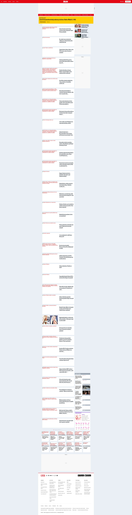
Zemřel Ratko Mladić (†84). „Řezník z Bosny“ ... (85, 36)
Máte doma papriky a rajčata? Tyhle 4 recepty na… (70, 438)
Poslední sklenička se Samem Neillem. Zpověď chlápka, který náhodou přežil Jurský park (65, 71)
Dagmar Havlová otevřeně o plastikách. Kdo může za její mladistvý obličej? (64, 174)
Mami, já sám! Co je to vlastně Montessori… (78, 437)
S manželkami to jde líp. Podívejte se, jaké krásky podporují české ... (78, 397)
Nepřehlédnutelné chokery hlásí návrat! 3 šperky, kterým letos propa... (78, 408)
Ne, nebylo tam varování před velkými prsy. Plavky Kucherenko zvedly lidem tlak (65, 40)
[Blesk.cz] (65, 1)
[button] (81, 475)
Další (61, 429)
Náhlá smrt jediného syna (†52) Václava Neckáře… (53, 438)
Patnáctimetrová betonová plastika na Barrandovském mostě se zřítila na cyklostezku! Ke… (66, 164)
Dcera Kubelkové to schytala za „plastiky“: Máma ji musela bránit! (66, 390)
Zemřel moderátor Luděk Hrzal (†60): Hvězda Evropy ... (85, 26)
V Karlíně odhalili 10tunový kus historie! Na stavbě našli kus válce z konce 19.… (66, 61)
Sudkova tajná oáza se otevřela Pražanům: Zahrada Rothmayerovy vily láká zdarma (66, 257)
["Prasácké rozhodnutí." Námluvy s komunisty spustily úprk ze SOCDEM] (86, 393)
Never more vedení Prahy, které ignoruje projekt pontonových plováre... (78, 377)
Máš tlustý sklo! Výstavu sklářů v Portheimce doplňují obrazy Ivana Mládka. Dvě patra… (66, 412)
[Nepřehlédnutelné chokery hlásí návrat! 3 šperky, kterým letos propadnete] (86, 408)
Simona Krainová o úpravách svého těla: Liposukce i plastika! (66, 421)
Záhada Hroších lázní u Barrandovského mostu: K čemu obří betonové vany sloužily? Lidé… (66, 133)
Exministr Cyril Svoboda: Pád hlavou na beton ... (85, 31)
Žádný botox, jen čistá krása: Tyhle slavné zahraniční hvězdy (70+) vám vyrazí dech (66, 195)
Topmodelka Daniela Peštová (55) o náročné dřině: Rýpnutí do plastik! (66, 277)
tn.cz (83, 379)
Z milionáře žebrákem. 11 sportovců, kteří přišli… (70, 449)
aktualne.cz (84, 389)
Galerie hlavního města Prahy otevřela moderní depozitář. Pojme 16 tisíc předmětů (66, 30)
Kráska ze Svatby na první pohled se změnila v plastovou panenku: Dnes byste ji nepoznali (66, 205)
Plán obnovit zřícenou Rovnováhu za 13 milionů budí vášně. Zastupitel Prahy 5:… (66, 113)
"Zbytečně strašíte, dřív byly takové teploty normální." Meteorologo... (78, 387)
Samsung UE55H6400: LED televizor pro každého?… (78, 449)
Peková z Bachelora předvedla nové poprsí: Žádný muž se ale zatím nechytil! (66, 226)
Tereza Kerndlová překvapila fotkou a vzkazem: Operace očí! (66, 359)
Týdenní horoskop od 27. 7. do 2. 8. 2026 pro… (62, 438)
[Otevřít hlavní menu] (1, 1)
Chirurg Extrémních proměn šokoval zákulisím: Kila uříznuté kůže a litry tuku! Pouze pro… (65, 381)
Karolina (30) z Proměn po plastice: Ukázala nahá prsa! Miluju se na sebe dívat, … (66, 350)
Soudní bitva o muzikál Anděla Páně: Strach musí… (45, 449)
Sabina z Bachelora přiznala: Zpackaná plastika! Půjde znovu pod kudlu (66, 298)
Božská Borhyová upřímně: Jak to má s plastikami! (65, 215)
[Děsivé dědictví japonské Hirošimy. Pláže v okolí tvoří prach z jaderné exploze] (86, 403)
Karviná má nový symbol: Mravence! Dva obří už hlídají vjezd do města (66, 247)
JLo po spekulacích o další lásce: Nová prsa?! (65, 235)
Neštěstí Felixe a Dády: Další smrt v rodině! (45, 437)
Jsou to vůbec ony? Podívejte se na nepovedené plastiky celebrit (66, 122)
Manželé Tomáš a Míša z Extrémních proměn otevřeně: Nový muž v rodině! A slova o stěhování (66, 308)
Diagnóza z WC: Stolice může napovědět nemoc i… (62, 449)
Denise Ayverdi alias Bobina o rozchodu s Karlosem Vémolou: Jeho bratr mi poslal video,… (66, 92)
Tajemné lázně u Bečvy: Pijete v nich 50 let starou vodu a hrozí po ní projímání (66, 51)
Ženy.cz (84, 410)
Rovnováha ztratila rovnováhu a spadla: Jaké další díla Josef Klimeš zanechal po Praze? (66, 144)
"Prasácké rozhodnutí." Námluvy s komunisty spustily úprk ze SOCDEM (78, 393)
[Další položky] (92, 15)
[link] (46, 475)
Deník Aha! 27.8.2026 (85, 448)
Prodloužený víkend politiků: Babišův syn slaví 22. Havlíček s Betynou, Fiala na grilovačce (65, 339)
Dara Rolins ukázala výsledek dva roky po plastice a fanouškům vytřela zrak (65, 82)
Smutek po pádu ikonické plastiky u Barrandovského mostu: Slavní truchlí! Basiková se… (66, 154)
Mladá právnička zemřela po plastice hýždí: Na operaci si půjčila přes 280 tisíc (66, 401)
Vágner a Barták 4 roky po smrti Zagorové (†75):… (86, 438)
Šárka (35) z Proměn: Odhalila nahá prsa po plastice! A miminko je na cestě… (66, 288)
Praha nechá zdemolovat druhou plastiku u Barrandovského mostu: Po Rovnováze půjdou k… (66, 102)
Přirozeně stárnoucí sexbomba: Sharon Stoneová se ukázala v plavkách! (65, 329)
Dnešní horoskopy (78, 413)
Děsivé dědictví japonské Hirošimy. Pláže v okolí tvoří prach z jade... (78, 402)
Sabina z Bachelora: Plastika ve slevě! (65, 266)
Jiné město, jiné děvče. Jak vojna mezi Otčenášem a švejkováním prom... (78, 382)
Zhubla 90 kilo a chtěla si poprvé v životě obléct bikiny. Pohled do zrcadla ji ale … (66, 185)
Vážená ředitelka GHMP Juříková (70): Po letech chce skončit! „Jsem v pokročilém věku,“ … (66, 370)
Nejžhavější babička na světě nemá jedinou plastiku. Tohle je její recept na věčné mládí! (66, 319)
